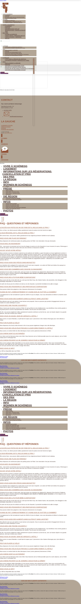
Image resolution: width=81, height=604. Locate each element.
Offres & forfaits (10, 20)
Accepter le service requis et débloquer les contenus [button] (9, 367)
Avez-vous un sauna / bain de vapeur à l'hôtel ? (19, 316)
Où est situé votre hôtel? (10, 250)
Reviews (4, 154)
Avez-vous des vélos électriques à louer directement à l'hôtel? (26, 328)
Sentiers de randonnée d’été (13, 52)
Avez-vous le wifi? (7, 348)
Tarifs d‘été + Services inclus (13, 21)
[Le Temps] (1, 135)
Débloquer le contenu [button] (4, 356)
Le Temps (4, 138)
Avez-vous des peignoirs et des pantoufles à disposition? (23, 286)
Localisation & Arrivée (7, 125)
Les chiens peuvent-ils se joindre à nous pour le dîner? (22, 340)
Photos (7, 16)
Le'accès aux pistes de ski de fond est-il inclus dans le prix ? (24, 227)
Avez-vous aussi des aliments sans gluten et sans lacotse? (24, 298)
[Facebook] (1, 141)
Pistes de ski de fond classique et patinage (17, 54)
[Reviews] (4, 151)
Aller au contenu (3, 0)
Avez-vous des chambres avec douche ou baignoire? (21, 269)
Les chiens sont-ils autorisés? (12, 333)
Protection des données (7, 129)
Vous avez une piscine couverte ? (13, 305)
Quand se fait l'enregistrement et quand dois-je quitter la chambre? (28, 292)
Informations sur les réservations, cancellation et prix (15, 18)
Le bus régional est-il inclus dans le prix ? (17, 233)
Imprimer (3, 128)
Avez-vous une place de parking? (13, 238)
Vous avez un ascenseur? (10, 243)
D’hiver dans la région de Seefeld (13, 199)
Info (4, 49)
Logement (7, 15)
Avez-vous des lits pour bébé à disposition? (17, 277)
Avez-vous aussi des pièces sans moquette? (17, 262)
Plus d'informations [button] (3, 357)
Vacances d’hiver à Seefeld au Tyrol (15, 48)
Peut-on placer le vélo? (10, 323)
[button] (34, 163)
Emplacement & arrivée (11, 50)
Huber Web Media (8, 132)
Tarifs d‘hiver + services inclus (13, 22)
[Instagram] (1, 156)
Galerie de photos (6, 126)
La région (5, 46)
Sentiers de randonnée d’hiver (13, 55)
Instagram (4, 159)
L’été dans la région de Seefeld (13, 47)
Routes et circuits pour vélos (13, 53)
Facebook (4, 144)
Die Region (10, 196)
